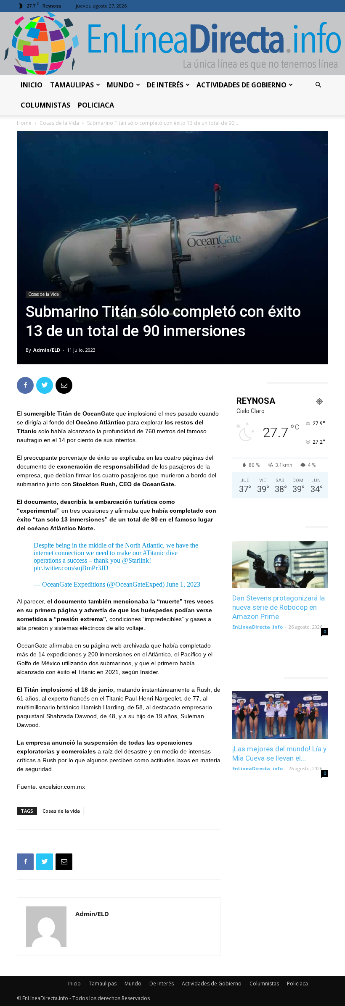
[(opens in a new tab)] (280, 564)
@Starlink (135, 560)
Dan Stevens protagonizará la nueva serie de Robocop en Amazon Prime (278, 607)
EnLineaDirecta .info (257, 627)
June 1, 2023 (183, 584)
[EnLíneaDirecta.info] (172, 43)
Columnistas (45, 105)
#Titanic (154, 552)
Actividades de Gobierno (241, 85)
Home (24, 122)
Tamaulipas (72, 85)
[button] (318, 85)
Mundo (120, 85)
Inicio (31, 85)
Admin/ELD (46, 350)
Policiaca (96, 105)
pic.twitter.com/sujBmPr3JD (71, 567)
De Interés (165, 85)
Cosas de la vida (61, 811)
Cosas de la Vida (59, 122)
